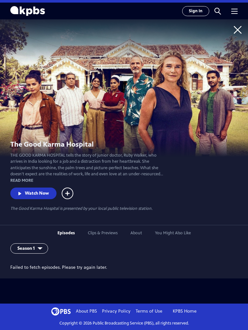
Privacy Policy (116, 311)
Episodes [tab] (66, 233)
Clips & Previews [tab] (103, 233)
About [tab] (136, 233)
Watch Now (37, 193)
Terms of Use (149, 311)
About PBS (86, 311)
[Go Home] (238, 30)
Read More (21, 180)
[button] (217, 11)
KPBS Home (185, 311)
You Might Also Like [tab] (173, 233)
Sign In (195, 11)
